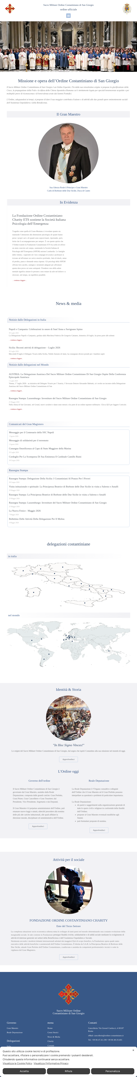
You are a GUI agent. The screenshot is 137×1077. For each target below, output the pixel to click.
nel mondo (14, 615)
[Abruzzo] (81, 583)
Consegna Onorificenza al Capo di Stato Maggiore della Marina (40, 448)
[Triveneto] (62, 567)
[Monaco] (68, 638)
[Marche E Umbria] (70, 579)
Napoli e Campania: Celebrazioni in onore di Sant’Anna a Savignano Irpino (46, 329)
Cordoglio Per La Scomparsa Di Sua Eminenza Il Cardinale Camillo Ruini (45, 456)
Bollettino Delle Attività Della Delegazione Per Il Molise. (37, 519)
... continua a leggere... (16, 340)
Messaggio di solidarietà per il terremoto (28, 440)
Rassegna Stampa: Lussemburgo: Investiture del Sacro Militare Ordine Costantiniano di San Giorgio (57, 398)
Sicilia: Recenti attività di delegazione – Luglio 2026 (34, 347)
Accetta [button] (24, 1071)
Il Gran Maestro (68, 114)
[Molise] (89, 585)
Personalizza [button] (113, 1071)
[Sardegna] (33, 592)
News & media (68, 303)
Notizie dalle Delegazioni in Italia (27, 319)
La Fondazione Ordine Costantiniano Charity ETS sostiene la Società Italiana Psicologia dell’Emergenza (39, 219)
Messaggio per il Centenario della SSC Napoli (31, 432)
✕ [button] (133, 1050)
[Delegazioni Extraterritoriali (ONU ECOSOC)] (41, 639)
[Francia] (67, 637)
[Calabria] (105, 596)
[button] (68, 15)
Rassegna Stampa (18, 470)
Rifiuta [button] (68, 1071)
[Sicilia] (84, 602)
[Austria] (72, 637)
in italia (12, 556)
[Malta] (72, 641)
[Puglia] (111, 589)
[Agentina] (44, 659)
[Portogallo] (63, 639)
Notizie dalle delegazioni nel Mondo (29, 364)
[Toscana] (54, 578)
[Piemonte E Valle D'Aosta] (23, 570)
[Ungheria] (74, 637)
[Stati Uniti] (31, 640)
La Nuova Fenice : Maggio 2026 (25, 510)
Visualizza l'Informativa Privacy (51, 1063)
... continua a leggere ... (19, 280)
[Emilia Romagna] (54, 573)
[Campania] (89, 589)
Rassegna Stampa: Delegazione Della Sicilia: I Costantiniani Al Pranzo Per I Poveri (49, 478)
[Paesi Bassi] (68, 635)
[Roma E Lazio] (68, 585)
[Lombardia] (40, 568)
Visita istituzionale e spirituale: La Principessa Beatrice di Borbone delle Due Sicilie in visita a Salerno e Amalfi (63, 486)
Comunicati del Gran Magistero (26, 424)
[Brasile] (48, 654)
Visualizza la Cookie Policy (17, 1063)
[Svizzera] (69, 637)
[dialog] (68, 1062)
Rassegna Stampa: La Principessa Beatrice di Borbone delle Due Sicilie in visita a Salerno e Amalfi (57, 494)
